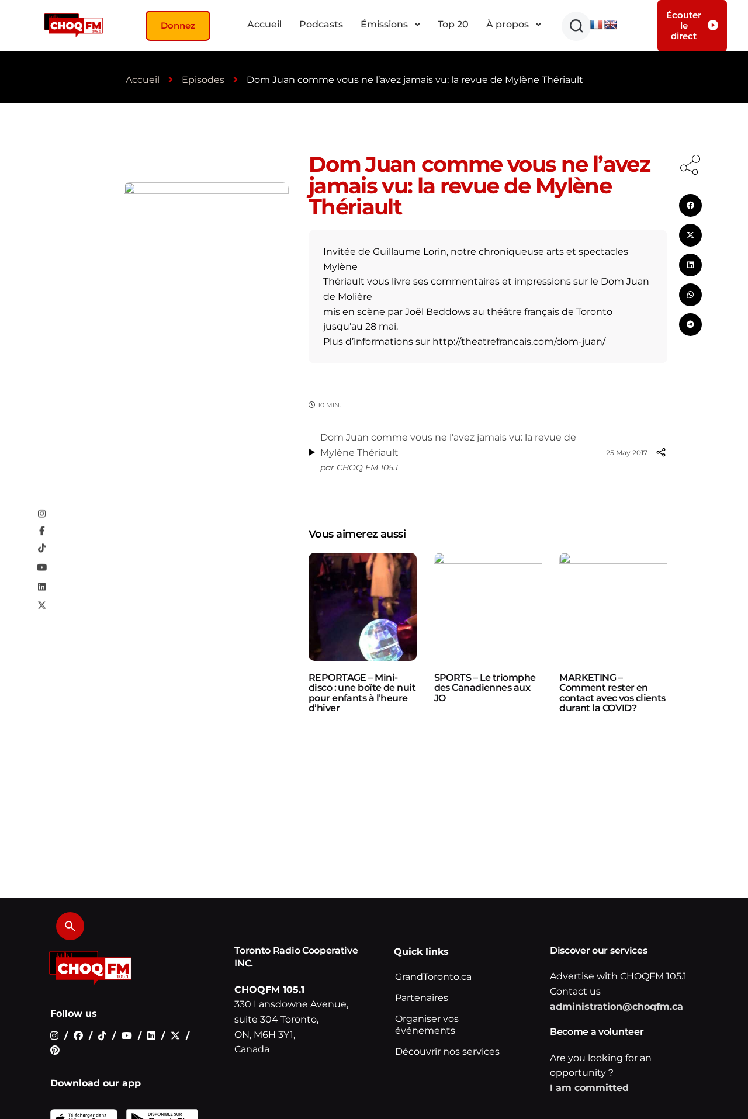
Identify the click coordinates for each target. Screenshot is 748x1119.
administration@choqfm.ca (616, 1006)
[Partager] (660, 452)
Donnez (178, 25)
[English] (610, 24)
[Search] (70, 926)
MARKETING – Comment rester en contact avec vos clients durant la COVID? (612, 693)
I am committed (589, 1087)
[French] (596, 24)
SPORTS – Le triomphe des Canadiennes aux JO (485, 688)
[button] (576, 26)
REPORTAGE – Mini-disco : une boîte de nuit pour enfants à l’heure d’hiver (362, 693)
